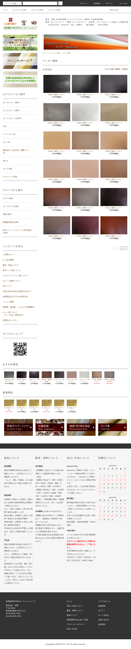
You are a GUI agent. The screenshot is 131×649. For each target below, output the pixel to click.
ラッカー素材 (67, 53)
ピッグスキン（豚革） (54, 53)
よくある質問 (8, 260)
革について (7, 286)
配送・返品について (11, 265)
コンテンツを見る (54, 10)
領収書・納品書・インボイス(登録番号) (19, 307)
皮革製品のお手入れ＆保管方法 (15, 297)
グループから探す (37, 10)
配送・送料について (75, 610)
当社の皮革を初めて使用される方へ (17, 291)
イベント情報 (8, 302)
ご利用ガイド (8, 255)
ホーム (5, 10)
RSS (68, 629)
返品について (72, 615)
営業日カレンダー (10, 320)
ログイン (109, 3)
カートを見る (103, 615)
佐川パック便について (12, 270)
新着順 (125, 69)
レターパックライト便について (15, 276)
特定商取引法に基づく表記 (77, 620)
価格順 (117, 69)
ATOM (74, 629)
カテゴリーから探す (20, 10)
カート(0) (123, 3)
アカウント (84, 3)
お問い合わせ (114, 10)
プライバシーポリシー (76, 624)
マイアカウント (104, 601)
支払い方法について (75, 606)
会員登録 (97, 3)
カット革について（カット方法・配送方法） (13, 313)
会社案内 (101, 624)
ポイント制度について (12, 281)
